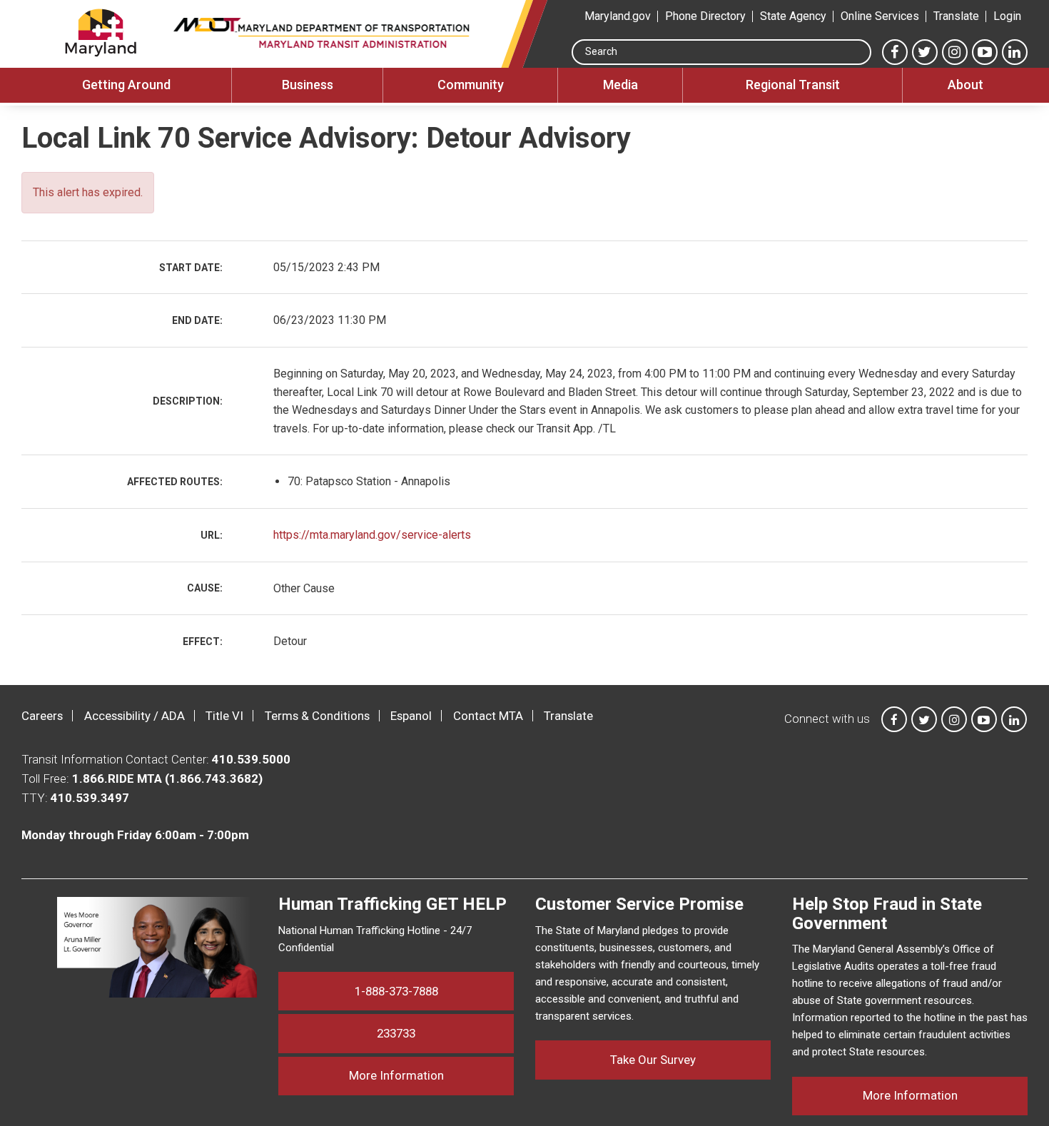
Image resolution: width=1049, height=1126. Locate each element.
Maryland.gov (617, 16)
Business (307, 84)
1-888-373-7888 (396, 991)
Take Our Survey (653, 1060)
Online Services (880, 16)
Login (1007, 16)
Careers (42, 716)
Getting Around (126, 84)
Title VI (224, 716)
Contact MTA (488, 716)
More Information (431, 1074)
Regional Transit (793, 84)
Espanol (411, 716)
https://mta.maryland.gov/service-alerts (372, 535)
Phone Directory (705, 16)
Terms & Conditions (317, 716)
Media (620, 84)
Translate (956, 16)
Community (470, 84)
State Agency (793, 16)
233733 (396, 1033)
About (965, 84)
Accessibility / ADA (134, 716)
